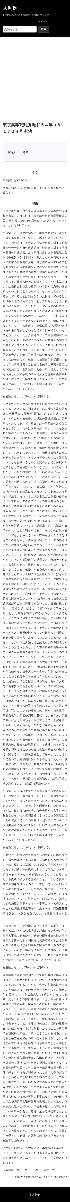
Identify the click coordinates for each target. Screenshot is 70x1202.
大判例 (10, 8)
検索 (43, 29)
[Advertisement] (35, 74)
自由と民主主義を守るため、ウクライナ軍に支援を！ (40, 1177)
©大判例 (35, 1194)
